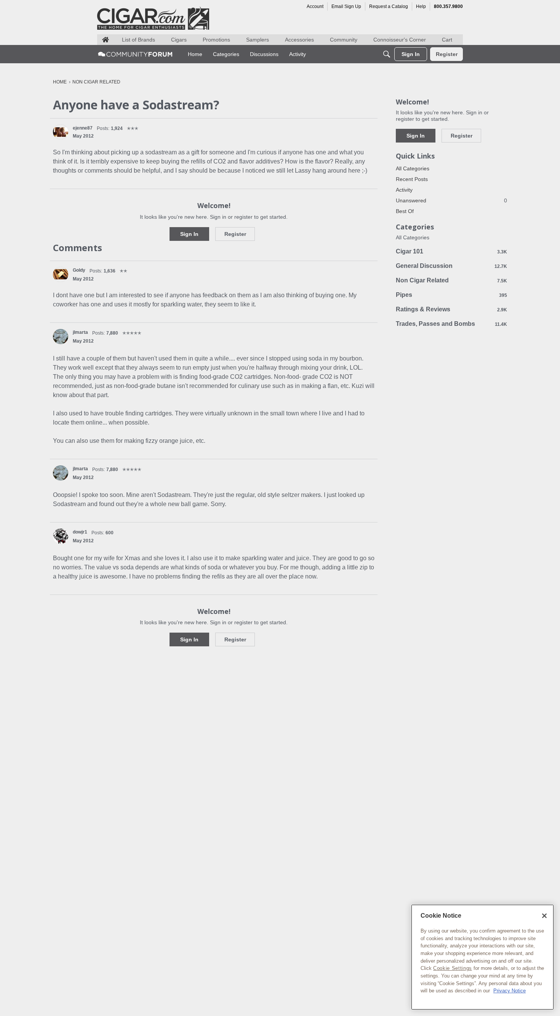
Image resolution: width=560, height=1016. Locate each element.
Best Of (405, 211)
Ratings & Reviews (451, 309)
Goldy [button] (79, 270)
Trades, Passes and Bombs (451, 324)
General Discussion (451, 266)
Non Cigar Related (451, 280)
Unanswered (451, 200)
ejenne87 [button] (83, 128)
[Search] (387, 54)
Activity (404, 190)
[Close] (544, 915)
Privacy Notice (509, 991)
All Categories (412, 168)
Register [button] (235, 234)
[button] (60, 131)
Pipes (451, 295)
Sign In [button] (189, 234)
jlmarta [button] (80, 332)
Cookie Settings (452, 968)
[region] (482, 957)
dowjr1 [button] (80, 532)
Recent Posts (412, 179)
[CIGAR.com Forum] (135, 54)
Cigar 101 (451, 251)
